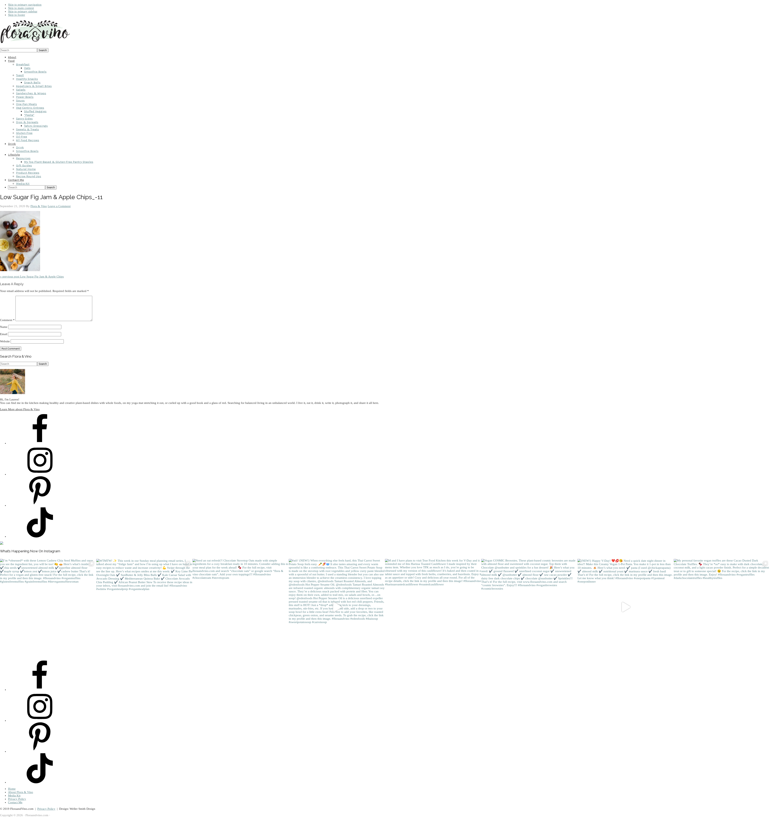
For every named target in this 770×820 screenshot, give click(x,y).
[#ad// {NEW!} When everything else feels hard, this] (337, 607)
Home (12, 788)
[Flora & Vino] (35, 43)
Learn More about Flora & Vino (20, 409)
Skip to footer (16, 14)
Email (3, 334)
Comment (7, 320)
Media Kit (14, 795)
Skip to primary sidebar (22, 11)
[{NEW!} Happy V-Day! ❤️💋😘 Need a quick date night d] (626, 607)
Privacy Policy (17, 799)
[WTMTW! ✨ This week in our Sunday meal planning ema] (144, 607)
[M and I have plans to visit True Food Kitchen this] (433, 607)
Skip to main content (21, 8)
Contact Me (15, 802)
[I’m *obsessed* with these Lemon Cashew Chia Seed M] (48, 607)
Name (3, 326)
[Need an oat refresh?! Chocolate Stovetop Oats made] (240, 607)
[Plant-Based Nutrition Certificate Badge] (1, 543)
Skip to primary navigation (25, 4)
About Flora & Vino (20, 792)
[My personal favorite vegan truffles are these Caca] (722, 607)
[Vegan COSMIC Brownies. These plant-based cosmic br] (529, 607)
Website (5, 341)
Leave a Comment (59, 206)
